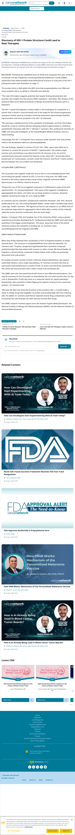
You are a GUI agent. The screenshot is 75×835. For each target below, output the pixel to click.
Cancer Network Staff (13, 478)
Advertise (37, 717)
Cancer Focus (35, 8)
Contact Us (49, 780)
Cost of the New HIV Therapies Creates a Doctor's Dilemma (55, 328)
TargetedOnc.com (37, 727)
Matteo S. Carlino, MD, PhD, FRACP (17, 590)
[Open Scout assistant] (64, 3)
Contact (37, 731)
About (37, 715)
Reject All (66, 831)
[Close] (72, 820)
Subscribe (63, 346)
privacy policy (41, 350)
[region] (37, 826)
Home (24, 780)
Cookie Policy (28, 827)
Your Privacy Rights (37, 741)
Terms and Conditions (37, 734)
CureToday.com (37, 720)
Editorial (37, 729)
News (40, 780)
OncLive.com (37, 722)
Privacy (37, 736)
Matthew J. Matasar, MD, (14, 419)
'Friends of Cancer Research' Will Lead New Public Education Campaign (18, 328)
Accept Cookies (53, 831)
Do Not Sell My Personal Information (37, 738)
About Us (32, 780)
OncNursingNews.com (37, 724)
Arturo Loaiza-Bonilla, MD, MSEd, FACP (35, 419)
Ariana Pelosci (10, 534)
